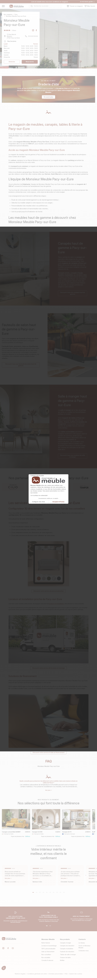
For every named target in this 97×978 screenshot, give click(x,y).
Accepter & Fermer (58, 501)
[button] (3, 968)
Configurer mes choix (38, 501)
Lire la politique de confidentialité (39, 495)
